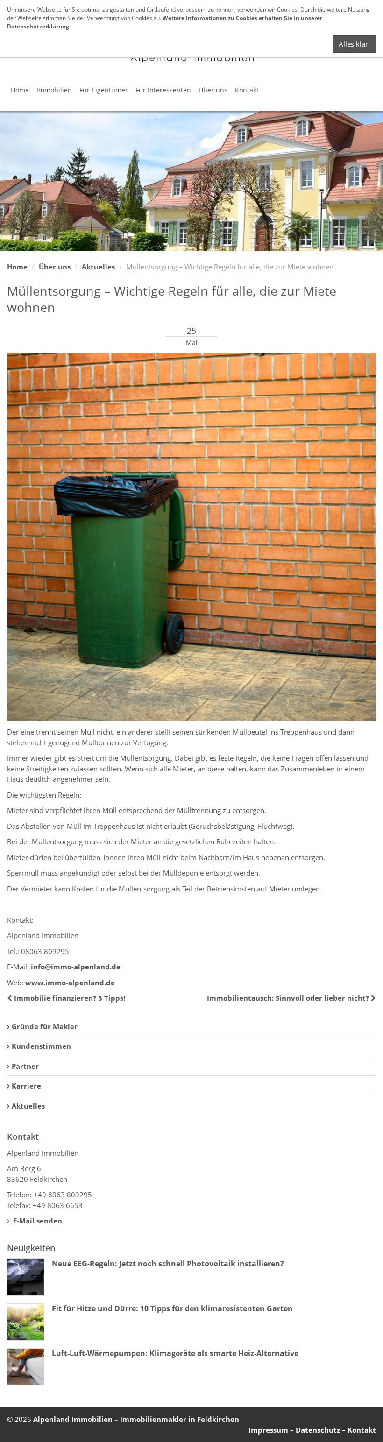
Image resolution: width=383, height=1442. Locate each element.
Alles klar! (354, 44)
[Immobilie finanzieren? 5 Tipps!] (10, 998)
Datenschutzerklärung (38, 26)
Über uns (213, 89)
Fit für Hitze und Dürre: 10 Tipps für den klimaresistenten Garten (172, 1308)
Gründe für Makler (45, 1026)
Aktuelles (98, 266)
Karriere (26, 1085)
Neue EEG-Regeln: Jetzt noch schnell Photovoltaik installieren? (168, 1263)
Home (20, 89)
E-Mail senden (36, 1220)
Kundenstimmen (41, 1046)
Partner (25, 1066)
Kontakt (247, 89)
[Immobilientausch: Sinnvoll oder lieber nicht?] (372, 998)
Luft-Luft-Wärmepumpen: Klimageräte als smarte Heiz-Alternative (175, 1353)
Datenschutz (318, 1430)
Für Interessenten (163, 89)
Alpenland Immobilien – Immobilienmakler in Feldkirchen (136, 1419)
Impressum (268, 1430)
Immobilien (54, 89)
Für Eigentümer (103, 89)
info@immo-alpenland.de (76, 966)
